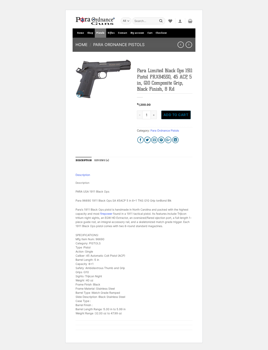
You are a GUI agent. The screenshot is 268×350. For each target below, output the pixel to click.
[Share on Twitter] (147, 140)
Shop (90, 33)
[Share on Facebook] (140, 140)
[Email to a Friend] (154, 140)
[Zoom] (80, 94)
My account (137, 33)
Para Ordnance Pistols (119, 44)
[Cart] (190, 21)
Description (84, 160)
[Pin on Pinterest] (161, 140)
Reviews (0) (101, 160)
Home (80, 33)
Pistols (100, 33)
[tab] (84, 160)
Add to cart (176, 115)
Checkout (161, 33)
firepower (106, 213)
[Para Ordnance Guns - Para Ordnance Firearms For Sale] (95, 21)
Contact (122, 33)
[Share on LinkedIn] (175, 140)
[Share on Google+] (168, 140)
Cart (149, 33)
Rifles (111, 33)
